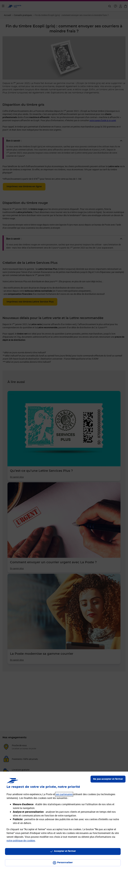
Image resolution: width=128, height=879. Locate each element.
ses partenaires (64, 794)
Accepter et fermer (65, 851)
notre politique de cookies (21, 840)
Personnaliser (65, 862)
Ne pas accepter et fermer (108, 779)
